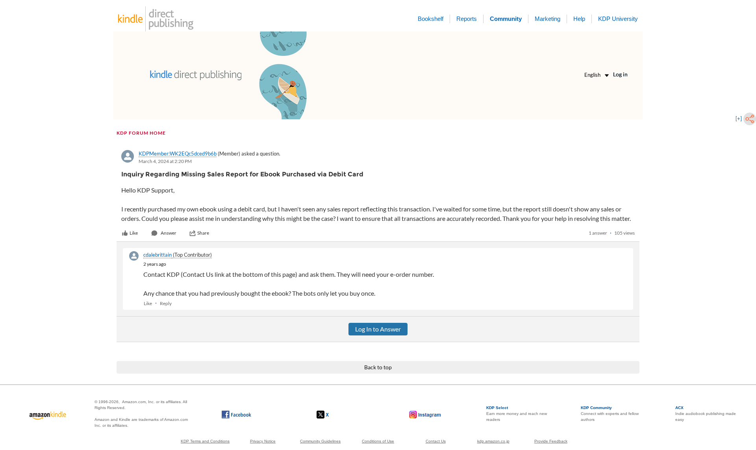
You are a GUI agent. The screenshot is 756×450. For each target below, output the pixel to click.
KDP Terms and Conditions (205, 441)
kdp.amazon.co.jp (493, 441)
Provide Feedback (550, 441)
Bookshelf (430, 18)
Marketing (547, 18)
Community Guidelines (320, 441)
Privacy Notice (263, 441)
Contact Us (436, 441)
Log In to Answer (378, 329)
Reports (466, 18)
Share (203, 233)
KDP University (618, 18)
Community (506, 18)
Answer (168, 233)
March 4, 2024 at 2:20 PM (165, 161)
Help (579, 18)
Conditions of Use (378, 441)
